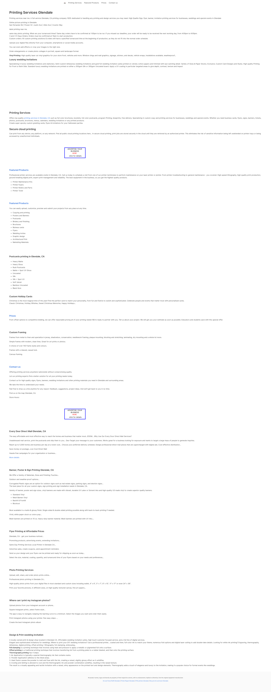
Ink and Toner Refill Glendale (111, 681)
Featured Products (91, 3)
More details (14, 457)
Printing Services (75, 3)
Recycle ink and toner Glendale (159, 681)
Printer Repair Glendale (128, 681)
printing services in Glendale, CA (37, 118)
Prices (103, 3)
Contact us (113, 3)
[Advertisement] (135, 93)
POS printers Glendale (142, 681)
